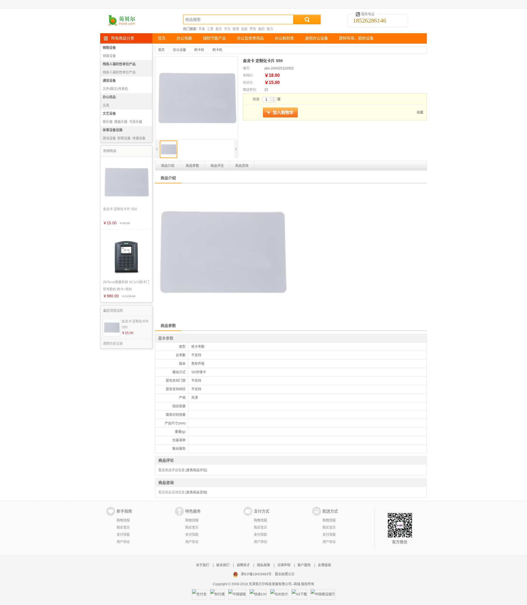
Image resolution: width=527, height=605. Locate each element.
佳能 (244, 29)
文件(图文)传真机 (115, 89)
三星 (210, 29)
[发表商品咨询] (196, 492)
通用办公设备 (316, 38)
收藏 (420, 112)
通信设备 (109, 81)
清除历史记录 (113, 344)
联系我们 (222, 565)
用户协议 (123, 542)
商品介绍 (167, 166)
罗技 (253, 29)
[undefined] (196, 99)
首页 (162, 38)
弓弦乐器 (135, 122)
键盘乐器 (120, 122)
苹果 (201, 29)
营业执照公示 (285, 574)
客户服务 (304, 565)
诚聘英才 (243, 565)
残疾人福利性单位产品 (119, 64)
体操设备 (138, 138)
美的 (261, 29)
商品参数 (192, 166)
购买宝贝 (123, 528)
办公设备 (179, 50)
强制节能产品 (214, 38)
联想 (235, 29)
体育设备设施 (112, 130)
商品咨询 (241, 166)
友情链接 (324, 565)
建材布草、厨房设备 (356, 38)
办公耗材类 (284, 38)
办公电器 (184, 38)
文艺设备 (109, 114)
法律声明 (283, 565)
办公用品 (109, 97)
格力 (270, 29)
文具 (106, 105)
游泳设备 (109, 138)
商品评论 (217, 166)
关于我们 (202, 565)
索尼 (218, 29)
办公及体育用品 (250, 38)
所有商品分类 (122, 38)
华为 (227, 29)
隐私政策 (263, 565)
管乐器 (108, 122)
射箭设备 (124, 138)
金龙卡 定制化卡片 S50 (135, 324)
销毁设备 (109, 48)
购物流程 (123, 520)
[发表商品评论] (196, 470)
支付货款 (123, 535)
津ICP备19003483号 (256, 574)
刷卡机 (199, 50)
